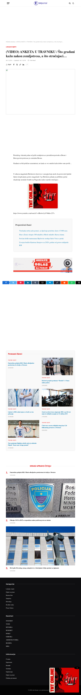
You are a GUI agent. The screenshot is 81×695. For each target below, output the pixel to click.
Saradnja (8, 669)
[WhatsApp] (8, 160)
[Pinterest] (8, 133)
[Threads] (8, 165)
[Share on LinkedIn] (23, 64)
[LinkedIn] (8, 147)
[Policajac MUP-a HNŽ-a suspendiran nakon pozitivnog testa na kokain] (40, 498)
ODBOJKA (9, 637)
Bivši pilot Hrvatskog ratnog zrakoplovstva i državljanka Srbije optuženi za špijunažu (34, 568)
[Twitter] (8, 129)
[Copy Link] (20, 64)
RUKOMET (9, 630)
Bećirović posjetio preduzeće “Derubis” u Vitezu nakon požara (55, 382)
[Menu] (8, 3)
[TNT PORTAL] (40, 3)
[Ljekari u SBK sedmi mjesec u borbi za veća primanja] (23, 398)
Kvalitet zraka (10, 605)
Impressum (9, 662)
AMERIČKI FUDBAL (12, 640)
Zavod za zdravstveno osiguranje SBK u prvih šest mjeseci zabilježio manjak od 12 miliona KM (56, 413)
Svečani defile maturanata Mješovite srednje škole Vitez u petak (41, 238)
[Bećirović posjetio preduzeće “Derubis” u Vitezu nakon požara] (57, 366)
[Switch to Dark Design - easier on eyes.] (73, 3)
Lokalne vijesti (11, 47)
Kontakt (8, 665)
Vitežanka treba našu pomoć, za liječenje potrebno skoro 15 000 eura (43, 231)
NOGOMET (9, 621)
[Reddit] (8, 151)
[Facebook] (8, 124)
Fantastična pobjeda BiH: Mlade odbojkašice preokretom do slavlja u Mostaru (21, 364)
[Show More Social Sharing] (27, 64)
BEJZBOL (9, 643)
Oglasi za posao (10, 592)
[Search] (70, 3)
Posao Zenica (9, 608)
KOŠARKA (9, 627)
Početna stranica (10, 42)
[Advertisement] (40, 24)
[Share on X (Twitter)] (17, 64)
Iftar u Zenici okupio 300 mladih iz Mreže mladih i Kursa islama (41, 234)
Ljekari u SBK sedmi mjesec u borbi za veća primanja (21, 413)
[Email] (8, 138)
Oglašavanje (9, 672)
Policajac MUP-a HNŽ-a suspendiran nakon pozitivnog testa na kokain (30, 520)
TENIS (8, 624)
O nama (8, 659)
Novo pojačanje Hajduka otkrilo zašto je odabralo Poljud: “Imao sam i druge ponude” (22, 444)
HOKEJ (8, 633)
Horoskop (8, 602)
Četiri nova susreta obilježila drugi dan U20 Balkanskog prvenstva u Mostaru (54, 426)
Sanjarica (8, 598)
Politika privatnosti (11, 678)
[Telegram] (8, 156)
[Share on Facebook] (13, 64)
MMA (7, 646)
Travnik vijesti (12, 360)
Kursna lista (9, 595)
